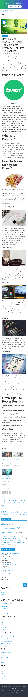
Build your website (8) (6, 641)
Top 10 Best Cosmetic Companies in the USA (12, 553)
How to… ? (3, 576)
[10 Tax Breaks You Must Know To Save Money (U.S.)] (7, 472)
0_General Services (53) (7, 603)
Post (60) (3, 594)
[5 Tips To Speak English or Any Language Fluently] (7, 454)
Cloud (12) (3, 629)
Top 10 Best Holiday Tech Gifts (9, 564)
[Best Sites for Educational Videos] (18, 454)
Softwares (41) (4, 608)
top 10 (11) (3, 655)
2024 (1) (3, 671)
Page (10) (3, 597)
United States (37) (5, 620)
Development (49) (5, 606)
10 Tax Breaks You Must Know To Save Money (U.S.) (6, 477)
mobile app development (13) (8, 627)
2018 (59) (3, 678)
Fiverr (16, 103)
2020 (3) (3, 676)
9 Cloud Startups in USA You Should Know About (13, 559)
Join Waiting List (14, 6)
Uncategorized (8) (5, 643)
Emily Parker (16, 53)
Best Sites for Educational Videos (16, 459)
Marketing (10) (4, 638)
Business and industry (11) (8, 636)
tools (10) (3, 660)
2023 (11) (3, 674)
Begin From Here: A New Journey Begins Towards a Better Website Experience (14, 513)
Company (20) (4, 613)
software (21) (4, 625)
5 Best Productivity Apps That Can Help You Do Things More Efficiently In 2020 (13, 503)
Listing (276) (4, 592)
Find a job (5, 36)
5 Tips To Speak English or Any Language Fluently (7, 459)
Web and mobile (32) (6, 611)
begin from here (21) (6, 652)
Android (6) (4, 646)
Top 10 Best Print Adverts (7, 570)
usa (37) (3, 622)
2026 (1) (3, 669)
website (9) (3, 662)
